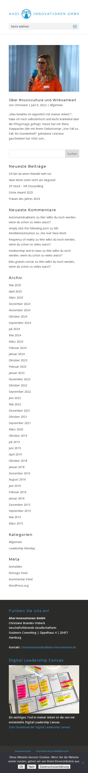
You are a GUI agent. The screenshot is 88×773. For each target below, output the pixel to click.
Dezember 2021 (19, 410)
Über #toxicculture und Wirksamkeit (42, 100)
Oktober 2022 (18, 385)
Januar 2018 (17, 467)
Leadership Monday (22, 548)
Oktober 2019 (18, 436)
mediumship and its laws (25, 251)
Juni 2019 (15, 448)
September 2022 (20, 392)
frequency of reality (22, 239)
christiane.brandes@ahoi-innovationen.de (48, 647)
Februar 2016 (17, 492)
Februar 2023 (17, 366)
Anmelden (15, 566)
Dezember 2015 (19, 505)
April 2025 (15, 291)
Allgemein (56, 105)
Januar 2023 (17, 373)
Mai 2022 (15, 404)
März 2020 (16, 429)
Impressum (23, 751)
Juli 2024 (14, 329)
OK (21, 766)
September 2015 (20, 511)
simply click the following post (29, 228)
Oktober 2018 (18, 461)
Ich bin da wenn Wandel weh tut (30, 174)
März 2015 (16, 523)
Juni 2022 (15, 398)
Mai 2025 (15, 285)
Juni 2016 (15, 486)
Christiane (21, 105)
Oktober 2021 (18, 417)
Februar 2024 (17, 348)
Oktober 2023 (18, 360)
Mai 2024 (15, 335)
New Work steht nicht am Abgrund (32, 180)
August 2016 (17, 479)
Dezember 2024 (19, 304)
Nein (32, 766)
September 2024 (20, 323)
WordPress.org (19, 585)
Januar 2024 (17, 354)
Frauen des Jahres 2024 (24, 199)
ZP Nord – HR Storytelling (26, 186)
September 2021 (20, 423)
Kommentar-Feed (21, 579)
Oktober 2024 (18, 316)
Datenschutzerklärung (52, 751)
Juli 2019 (14, 442)
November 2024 (19, 310)
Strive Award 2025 (21, 192)
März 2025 (16, 297)
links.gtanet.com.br (21, 262)
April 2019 (15, 454)
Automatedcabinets (22, 217)
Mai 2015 (15, 517)
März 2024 (16, 341)
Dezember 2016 (19, 473)
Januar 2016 (17, 498)
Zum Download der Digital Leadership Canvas (39, 727)
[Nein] (83, 763)
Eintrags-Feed (18, 573)
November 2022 (19, 379)
